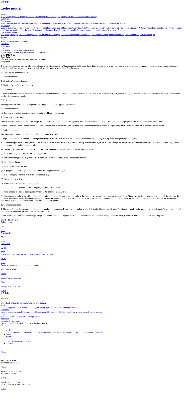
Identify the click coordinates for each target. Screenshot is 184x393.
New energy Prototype (116, 30)
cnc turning (39, 17)
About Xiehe (6, 41)
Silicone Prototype (21, 23)
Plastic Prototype (87, 23)
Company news (27, 50)
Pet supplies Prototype (76, 30)
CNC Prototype (148, 35)
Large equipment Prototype (96, 30)
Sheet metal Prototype (102, 35)
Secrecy (12, 321)
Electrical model (53, 312)
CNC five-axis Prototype (50, 35)
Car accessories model (81, 312)
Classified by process (9, 32)
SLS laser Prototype (85, 35)
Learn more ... (74, 307)
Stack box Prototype (115, 28)
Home (3, 50)
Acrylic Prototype (118, 23)
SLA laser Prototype (69, 35)
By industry (5, 26)
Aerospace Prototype (33, 28)
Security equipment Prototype (12, 28)
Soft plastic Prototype (71, 23)
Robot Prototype (48, 28)
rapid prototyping (8, 17)
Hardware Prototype (102, 23)
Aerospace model (29, 312)
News (24, 41)
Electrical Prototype (63, 28)
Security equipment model (11, 312)
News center (16, 50)
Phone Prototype (153, 28)
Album (19, 41)
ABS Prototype (7, 23)
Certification (14, 316)
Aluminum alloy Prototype (52, 23)
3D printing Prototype (9, 35)
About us (4, 314)
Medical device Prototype (23, 30)
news (8, 50)
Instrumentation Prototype (43, 30)
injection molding (51, 17)
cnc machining (20, 17)
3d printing (62, 17)
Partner (14, 41)
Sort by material (7, 21)
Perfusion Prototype (119, 35)
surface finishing (90, 17)
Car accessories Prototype (96, 28)
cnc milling (30, 17)
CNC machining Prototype (29, 35)
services (4, 305)
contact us (5, 319)
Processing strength (26, 316)
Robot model (41, 312)
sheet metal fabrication (75, 17)
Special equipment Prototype (135, 28)
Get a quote (5, 46)
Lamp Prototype (60, 30)
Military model (66, 312)
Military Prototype (78, 28)
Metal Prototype (35, 23)
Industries (5, 310)
